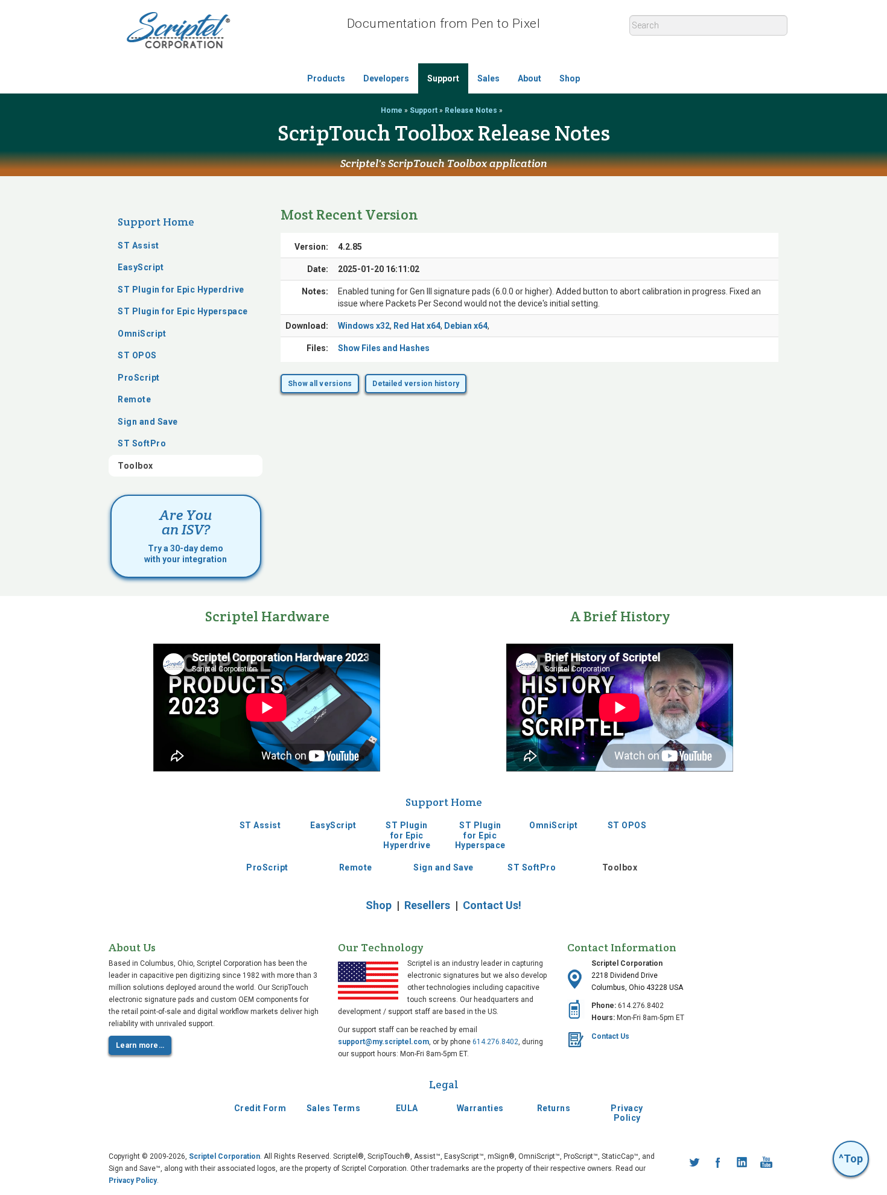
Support (443, 78)
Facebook (718, 1162)
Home (391, 110)
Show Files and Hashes (384, 348)
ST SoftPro (142, 443)
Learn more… (140, 1045)
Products (326, 78)
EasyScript (141, 267)
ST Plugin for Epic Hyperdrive (181, 289)
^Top (851, 1158)
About (529, 78)
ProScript (139, 377)
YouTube (766, 1162)
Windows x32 (364, 326)
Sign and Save (148, 421)
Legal (444, 1084)
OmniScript (142, 333)
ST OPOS (137, 355)
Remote (134, 399)
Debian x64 (466, 326)
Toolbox (135, 466)
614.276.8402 (495, 1042)
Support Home (156, 222)
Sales (488, 78)
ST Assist (138, 245)
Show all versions (320, 383)
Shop (569, 78)
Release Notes (471, 110)
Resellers (427, 905)
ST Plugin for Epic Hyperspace (183, 311)
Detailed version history (415, 383)
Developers (386, 78)
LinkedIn (742, 1162)
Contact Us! (492, 905)
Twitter (694, 1162)
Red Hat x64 (416, 326)
